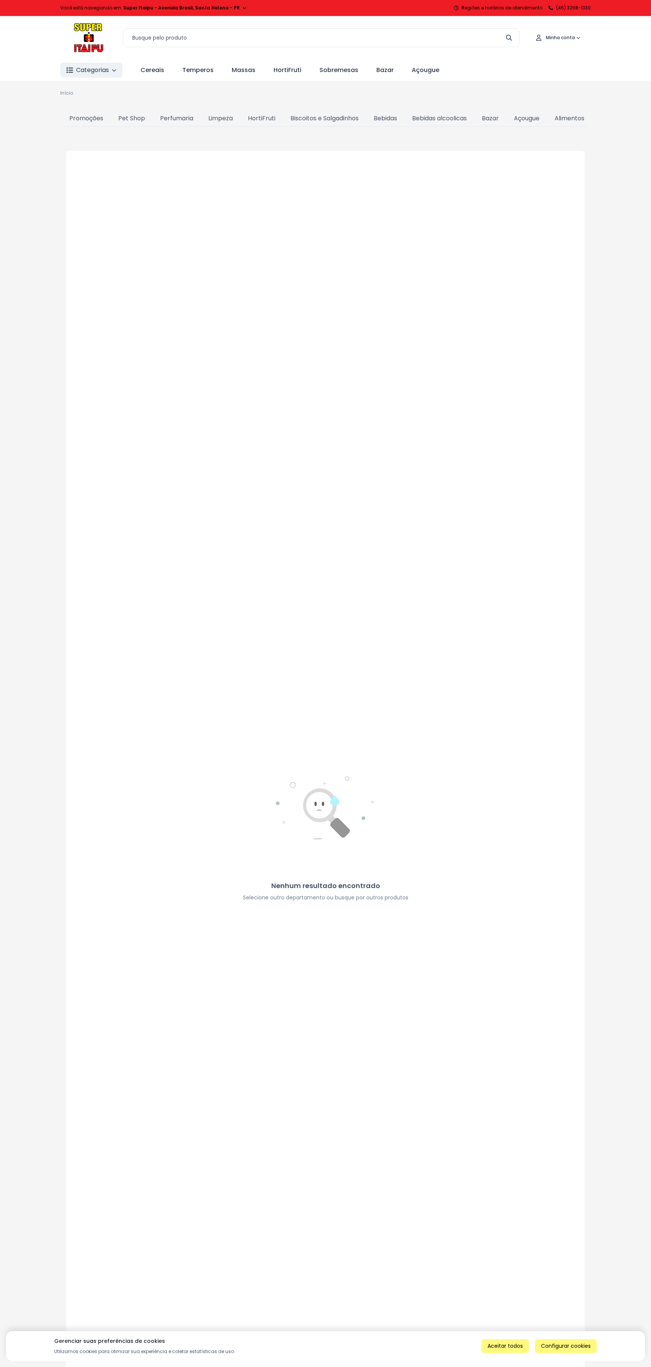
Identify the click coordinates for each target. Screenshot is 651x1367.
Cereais (152, 70)
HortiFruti (287, 70)
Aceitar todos (505, 1346)
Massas (243, 70)
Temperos (198, 70)
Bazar (385, 70)
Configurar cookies (566, 1346)
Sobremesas (338, 70)
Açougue (425, 70)
